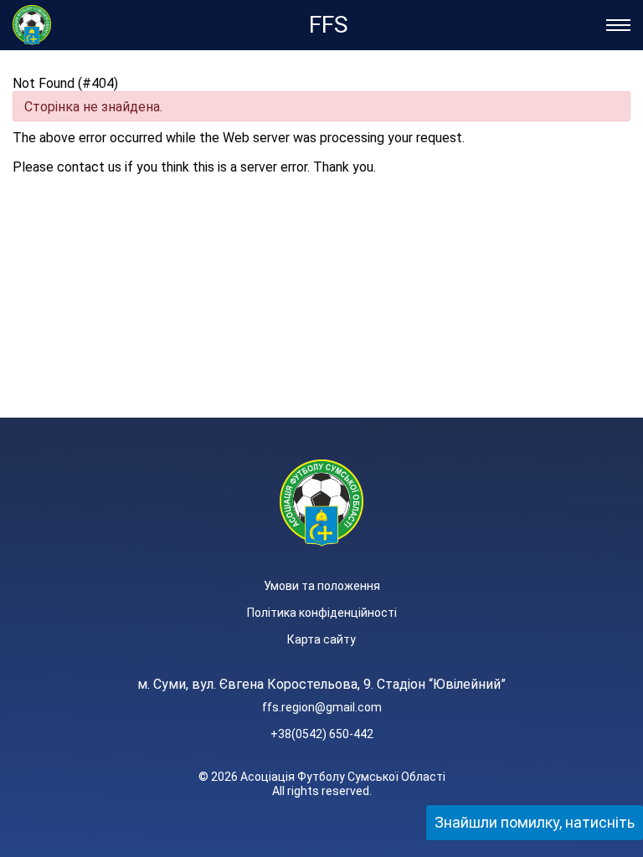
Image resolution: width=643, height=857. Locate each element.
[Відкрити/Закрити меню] (618, 25)
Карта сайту (321, 639)
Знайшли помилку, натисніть (535, 822)
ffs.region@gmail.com (322, 707)
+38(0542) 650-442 (321, 734)
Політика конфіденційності (322, 612)
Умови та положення (322, 586)
